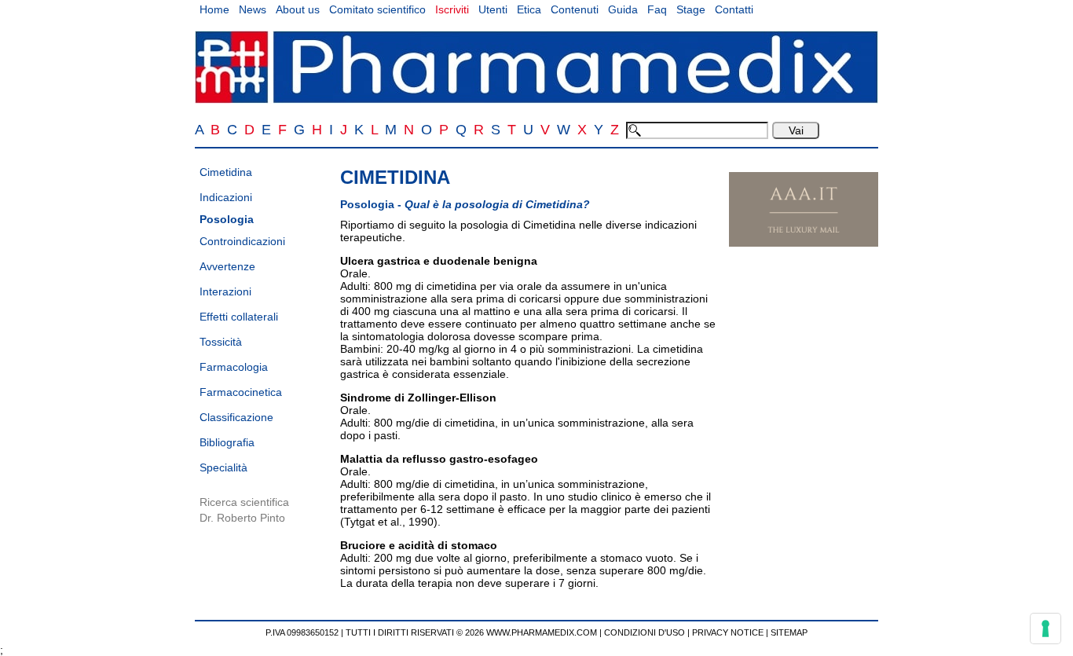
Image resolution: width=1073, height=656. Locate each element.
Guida (623, 9)
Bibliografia (227, 442)
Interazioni (225, 291)
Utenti (492, 9)
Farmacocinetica (241, 392)
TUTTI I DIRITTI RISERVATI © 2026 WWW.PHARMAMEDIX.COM (471, 632)
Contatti (734, 9)
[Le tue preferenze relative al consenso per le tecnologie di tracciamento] (1045, 628)
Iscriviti (452, 9)
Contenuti (575, 9)
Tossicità (221, 341)
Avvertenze (227, 266)
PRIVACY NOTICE (728, 632)
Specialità (223, 467)
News (252, 9)
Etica (529, 9)
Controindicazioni (242, 241)
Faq (657, 9)
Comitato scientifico (377, 9)
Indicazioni (226, 197)
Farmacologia (234, 367)
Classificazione (236, 417)
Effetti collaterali (239, 316)
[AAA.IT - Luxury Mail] (803, 242)
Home (214, 9)
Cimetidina (226, 172)
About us (298, 9)
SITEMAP (789, 632)
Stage (690, 9)
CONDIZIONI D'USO (644, 632)
